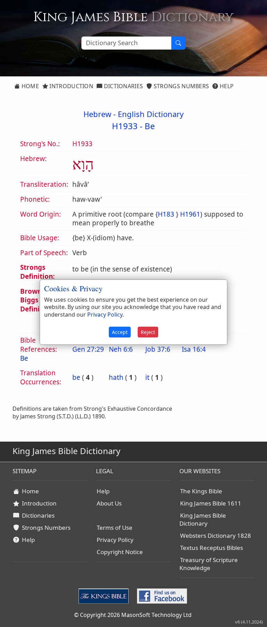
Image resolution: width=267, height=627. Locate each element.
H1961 (190, 214)
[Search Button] (178, 43)
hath (116, 377)
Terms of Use (114, 528)
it (147, 377)
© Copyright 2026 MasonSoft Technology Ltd (133, 615)
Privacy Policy (115, 540)
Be (150, 126)
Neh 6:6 (121, 349)
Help (226, 86)
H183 (166, 214)
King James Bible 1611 (210, 503)
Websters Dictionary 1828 (215, 536)
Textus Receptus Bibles (211, 548)
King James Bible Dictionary (202, 519)
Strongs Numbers (180, 86)
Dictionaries (122, 86)
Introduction (70, 86)
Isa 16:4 (194, 349)
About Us (109, 503)
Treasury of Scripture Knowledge (208, 564)
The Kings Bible (201, 491)
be (76, 377)
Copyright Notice (120, 552)
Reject (148, 332)
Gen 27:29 (88, 349)
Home (29, 86)
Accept (120, 332)
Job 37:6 (157, 349)
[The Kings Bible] (105, 595)
